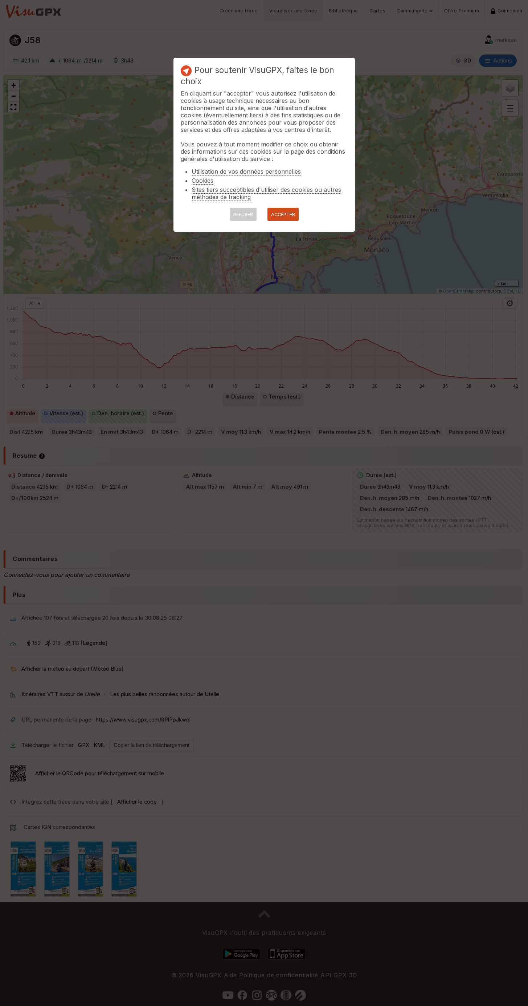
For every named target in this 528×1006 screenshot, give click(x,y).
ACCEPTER (283, 214)
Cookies (202, 180)
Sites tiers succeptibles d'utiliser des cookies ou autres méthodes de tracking (266, 193)
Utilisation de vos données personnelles (246, 171)
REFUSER (243, 214)
